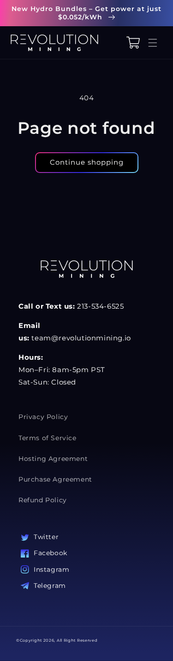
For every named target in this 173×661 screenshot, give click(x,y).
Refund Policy (42, 500)
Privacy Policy (43, 417)
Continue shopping (87, 162)
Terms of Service (47, 438)
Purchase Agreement (55, 479)
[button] (154, 42)
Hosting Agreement (53, 458)
